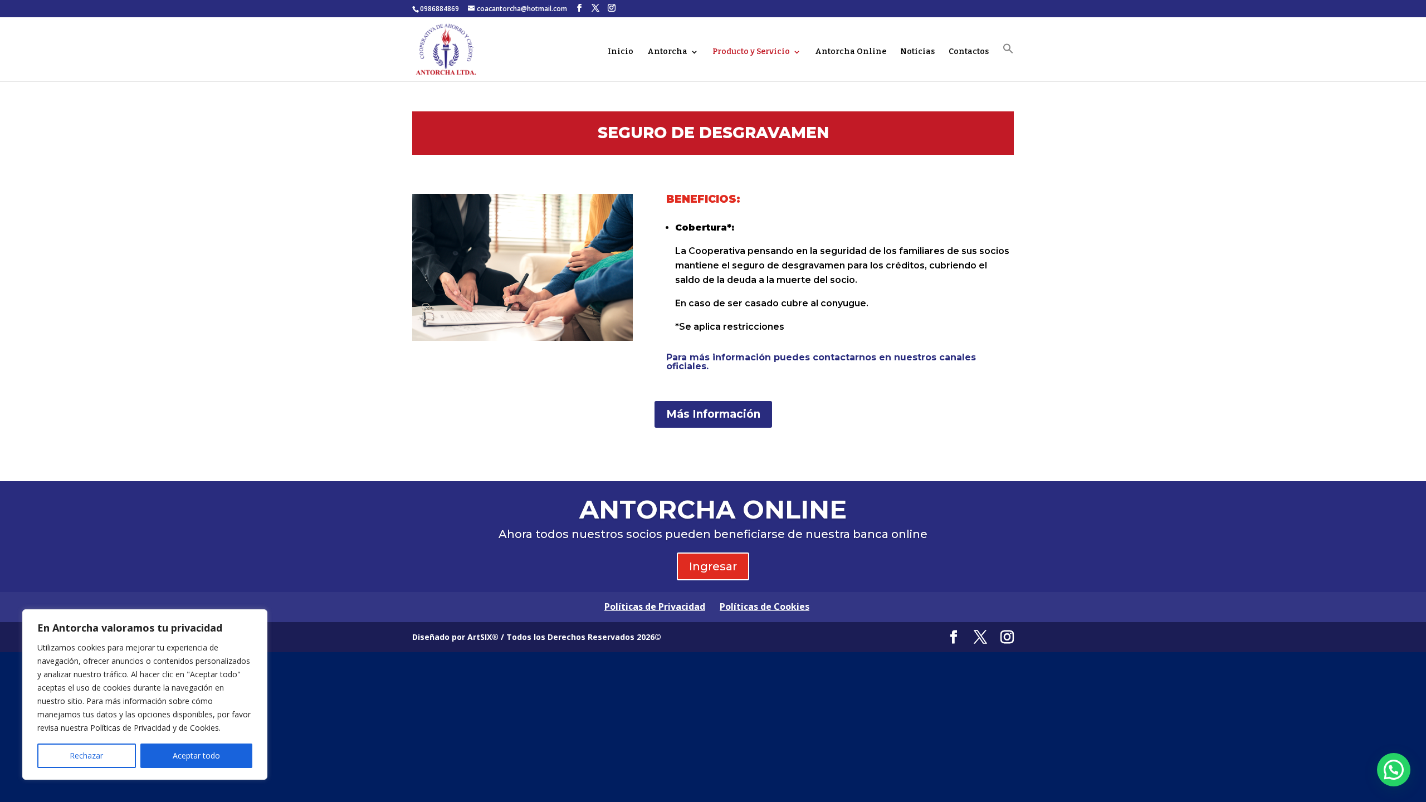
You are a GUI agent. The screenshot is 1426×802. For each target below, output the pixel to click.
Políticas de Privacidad (654, 606)
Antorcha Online (850, 52)
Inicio (620, 52)
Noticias (917, 52)
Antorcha (667, 52)
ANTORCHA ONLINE (713, 509)
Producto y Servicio (751, 52)
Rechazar (86, 755)
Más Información (713, 414)
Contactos (969, 52)
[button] (1008, 62)
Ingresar (713, 566)
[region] (144, 694)
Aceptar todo (196, 755)
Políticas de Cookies (764, 606)
